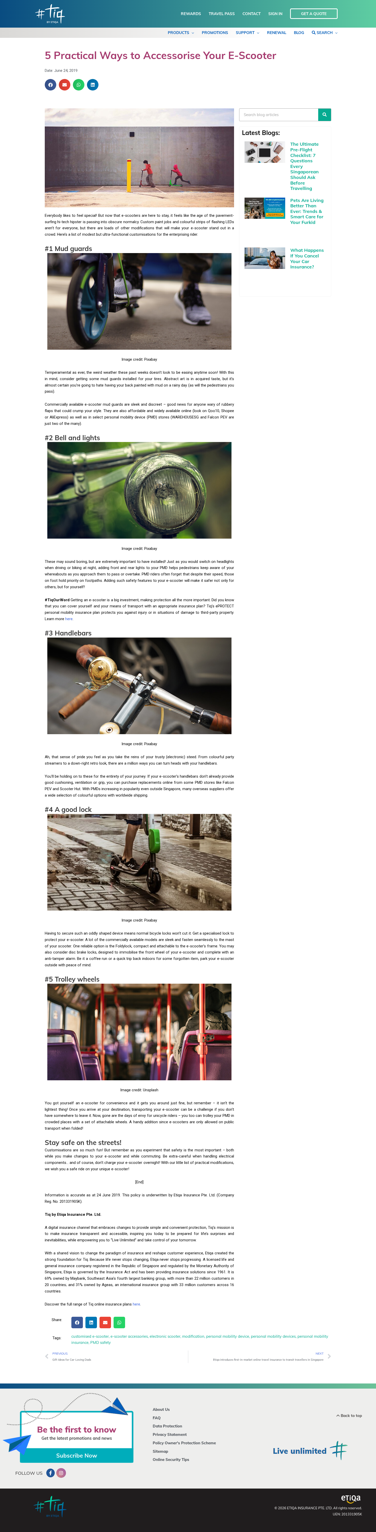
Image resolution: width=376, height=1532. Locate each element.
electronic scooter (165, 1336)
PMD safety (100, 1342)
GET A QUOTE (314, 13)
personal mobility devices (273, 1336)
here (69, 619)
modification (193, 1336)
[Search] (324, 115)
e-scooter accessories (129, 1336)
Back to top (351, 1415)
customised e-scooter (90, 1336)
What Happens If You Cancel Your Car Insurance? (307, 258)
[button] (50, 84)
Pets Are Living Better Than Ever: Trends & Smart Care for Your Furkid (307, 211)
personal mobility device (227, 1336)
